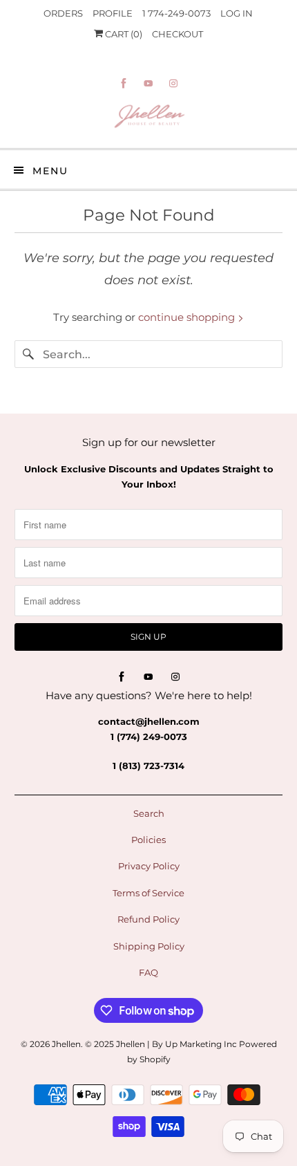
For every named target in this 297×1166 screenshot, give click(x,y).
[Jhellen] (149, 118)
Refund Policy (148, 919)
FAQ (148, 972)
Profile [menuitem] (113, 13)
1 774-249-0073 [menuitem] (176, 13)
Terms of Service (148, 892)
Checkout (177, 33)
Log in (236, 13)
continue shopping (188, 317)
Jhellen (66, 1044)
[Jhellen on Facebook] (124, 83)
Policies (148, 839)
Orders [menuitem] (63, 13)
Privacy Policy (149, 865)
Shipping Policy (148, 946)
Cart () (122, 33)
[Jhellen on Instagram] (173, 83)
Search (148, 813)
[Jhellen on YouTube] (148, 83)
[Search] (28, 354)
